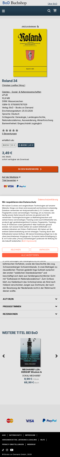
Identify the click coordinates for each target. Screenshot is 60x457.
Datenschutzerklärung (48, 199)
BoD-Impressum (29, 241)
